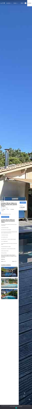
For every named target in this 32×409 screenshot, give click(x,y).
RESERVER (23, 202)
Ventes (15, 3)
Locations (8, 3)
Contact (29, 3)
